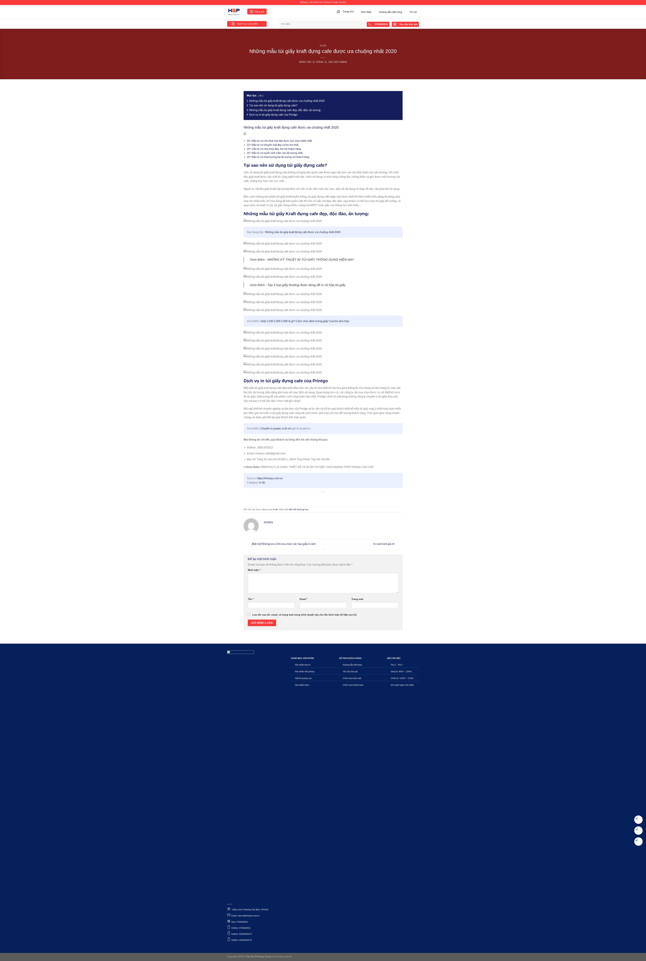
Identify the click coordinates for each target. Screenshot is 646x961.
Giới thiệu (366, 12)
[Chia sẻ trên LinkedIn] (335, 497)
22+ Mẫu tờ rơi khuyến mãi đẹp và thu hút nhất (272, 144)
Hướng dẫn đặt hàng (390, 12)
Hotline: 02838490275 (241, 934)
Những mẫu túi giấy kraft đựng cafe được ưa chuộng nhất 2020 (302, 232)
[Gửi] (361, 24)
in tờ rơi (286, 428)
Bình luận (254, 570)
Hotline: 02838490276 (241, 940)
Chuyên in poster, (271, 428)
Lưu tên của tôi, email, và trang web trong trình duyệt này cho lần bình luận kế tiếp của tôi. (304, 614)
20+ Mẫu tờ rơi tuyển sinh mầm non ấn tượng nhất (274, 152)
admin (343, 62)
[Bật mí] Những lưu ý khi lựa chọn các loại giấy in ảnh (283, 544)
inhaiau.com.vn (284, 956)
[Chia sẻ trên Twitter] (317, 497)
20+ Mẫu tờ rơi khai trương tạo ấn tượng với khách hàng (278, 156)
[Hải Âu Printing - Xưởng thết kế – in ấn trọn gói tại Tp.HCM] (234, 12)
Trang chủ (348, 11)
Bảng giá (259, 11)
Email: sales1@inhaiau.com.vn (245, 916)
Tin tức (413, 12)
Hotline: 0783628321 (241, 928)
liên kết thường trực (299, 509)
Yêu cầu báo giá (408, 24)
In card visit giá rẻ (384, 544)
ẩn (260, 95)
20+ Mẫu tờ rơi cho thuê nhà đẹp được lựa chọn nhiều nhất (279, 140)
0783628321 (381, 24)
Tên (251, 599)
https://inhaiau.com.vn (270, 478)
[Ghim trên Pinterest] (329, 497)
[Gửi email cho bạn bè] (323, 497)
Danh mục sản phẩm (247, 24)
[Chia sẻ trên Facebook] (311, 497)
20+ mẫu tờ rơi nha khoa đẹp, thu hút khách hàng (274, 148)
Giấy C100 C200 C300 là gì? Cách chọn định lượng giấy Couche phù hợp (304, 321)
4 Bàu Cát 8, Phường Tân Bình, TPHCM (249, 909)
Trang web (357, 599)
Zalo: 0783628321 (239, 922)
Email (303, 599)
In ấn (323, 45)
